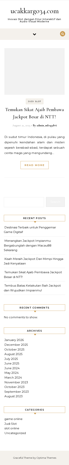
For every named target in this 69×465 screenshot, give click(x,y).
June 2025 (11, 363)
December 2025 (16, 345)
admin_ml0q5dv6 (47, 125)
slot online (11, 428)
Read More (35, 165)
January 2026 (14, 340)
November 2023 (16, 382)
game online (13, 419)
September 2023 (16, 391)
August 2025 (13, 354)
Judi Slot (34, 101)
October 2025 (14, 349)
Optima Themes (46, 457)
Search (55, 202)
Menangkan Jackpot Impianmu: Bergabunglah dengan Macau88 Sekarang (27, 245)
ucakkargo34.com (35, 10)
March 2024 (13, 377)
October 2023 (14, 387)
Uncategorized (15, 433)
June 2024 (12, 368)
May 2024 (11, 373)
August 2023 (13, 396)
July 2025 (11, 359)
